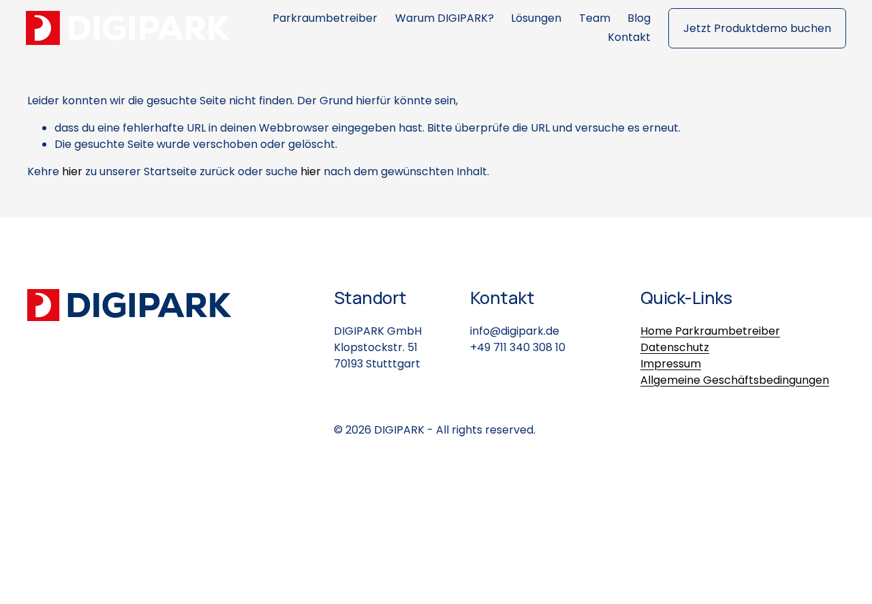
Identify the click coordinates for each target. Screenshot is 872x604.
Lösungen (536, 18)
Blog (639, 18)
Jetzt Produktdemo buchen (757, 28)
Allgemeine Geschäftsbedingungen (734, 380)
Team (594, 18)
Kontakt (629, 37)
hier (72, 171)
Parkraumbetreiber (324, 18)
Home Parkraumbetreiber (710, 331)
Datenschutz (674, 347)
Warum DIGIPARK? (444, 18)
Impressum (670, 364)
